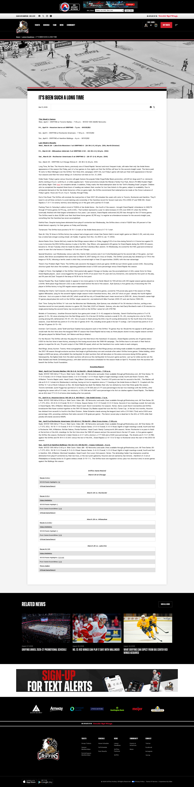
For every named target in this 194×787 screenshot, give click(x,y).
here (58, 185)
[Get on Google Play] (45, 781)
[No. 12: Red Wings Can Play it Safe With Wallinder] (97, 628)
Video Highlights (46, 500)
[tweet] (154, 107)
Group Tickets (86, 743)
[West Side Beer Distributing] (157, 709)
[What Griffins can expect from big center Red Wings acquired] (148, 628)
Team (54, 25)
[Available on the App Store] (29, 781)
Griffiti (116, 755)
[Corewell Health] (77, 709)
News (61, 25)
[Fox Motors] (97, 709)
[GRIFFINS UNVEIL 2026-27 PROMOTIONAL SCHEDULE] (46, 628)
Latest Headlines (28, 37)
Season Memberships (86, 748)
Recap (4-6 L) (45, 478)
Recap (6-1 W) (45, 549)
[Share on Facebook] (150, 107)
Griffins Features (117, 750)
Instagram (149, 751)
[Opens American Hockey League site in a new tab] (69, 7)
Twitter (148, 743)
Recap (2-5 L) (45, 496)
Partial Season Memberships (86, 754)
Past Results (102, 751)
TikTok (148, 755)
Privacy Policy (139, 781)
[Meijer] (137, 709)
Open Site (129, 10)
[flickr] (51, 16)
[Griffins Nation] (97, 680)
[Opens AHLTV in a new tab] (110, 4)
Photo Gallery (45, 566)
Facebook (149, 747)
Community (71, 25)
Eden (170, 781)
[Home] (22, 27)
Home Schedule (103, 743)
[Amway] (56, 709)
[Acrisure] (36, 709)
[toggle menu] (176, 25)
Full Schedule (102, 747)
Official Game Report (47, 486)
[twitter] (43, 16)
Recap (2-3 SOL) (46, 523)
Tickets (37, 25)
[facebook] (39, 16)
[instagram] (47, 16)
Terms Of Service (151, 781)
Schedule (46, 25)
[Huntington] (117, 709)
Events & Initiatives (133, 744)
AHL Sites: (91, 10)
